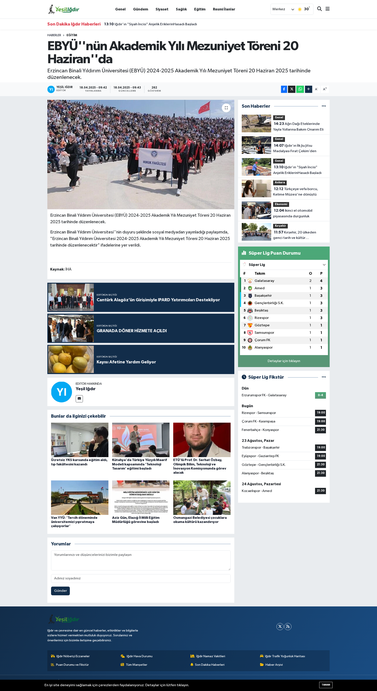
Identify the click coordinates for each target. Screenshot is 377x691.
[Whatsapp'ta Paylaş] (300, 89)
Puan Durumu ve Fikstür (72, 664)
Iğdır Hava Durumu (140, 656)
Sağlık (181, 9)
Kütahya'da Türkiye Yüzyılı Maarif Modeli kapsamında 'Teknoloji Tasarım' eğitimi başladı (139, 464)
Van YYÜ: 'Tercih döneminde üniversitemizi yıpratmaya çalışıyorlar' (74, 522)
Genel (120, 9)
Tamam (326, 685)
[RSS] (287, 626)
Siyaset (162, 9)
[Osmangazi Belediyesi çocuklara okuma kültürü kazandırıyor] (202, 497)
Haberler (54, 35)
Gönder (60, 591)
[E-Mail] (79, 398)
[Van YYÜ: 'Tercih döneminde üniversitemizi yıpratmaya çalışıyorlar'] (79, 497)
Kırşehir (280, 226)
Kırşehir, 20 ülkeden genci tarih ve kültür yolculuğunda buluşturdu (294, 235)
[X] (280, 626)
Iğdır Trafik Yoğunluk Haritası (285, 656)
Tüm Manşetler (136, 664)
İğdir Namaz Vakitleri (210, 656)
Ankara (280, 182)
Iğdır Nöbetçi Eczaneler (73, 656)
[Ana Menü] (326, 9)
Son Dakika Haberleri (209, 664)
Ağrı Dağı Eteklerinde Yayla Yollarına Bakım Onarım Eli (298, 126)
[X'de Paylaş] (291, 89)
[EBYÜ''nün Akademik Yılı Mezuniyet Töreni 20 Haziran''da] (140, 154)
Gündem (140, 9)
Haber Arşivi (274, 664)
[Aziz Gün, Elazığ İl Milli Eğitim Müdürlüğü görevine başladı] (141, 497)
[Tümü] (324, 106)
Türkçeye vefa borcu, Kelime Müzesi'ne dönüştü (295, 192)
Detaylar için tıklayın (284, 361)
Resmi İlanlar (224, 9)
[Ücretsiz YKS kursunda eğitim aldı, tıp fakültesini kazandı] (79, 440)
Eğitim (200, 9)
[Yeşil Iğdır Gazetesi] (63, 9)
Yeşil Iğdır (86, 389)
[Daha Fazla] (308, 89)
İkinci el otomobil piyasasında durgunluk (292, 213)
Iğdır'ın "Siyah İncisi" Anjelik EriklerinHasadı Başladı (150, 24)
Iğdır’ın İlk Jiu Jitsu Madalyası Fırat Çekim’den (294, 148)
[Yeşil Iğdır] (61, 392)
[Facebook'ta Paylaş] (284, 89)
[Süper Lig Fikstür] (324, 377)
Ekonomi (281, 204)
